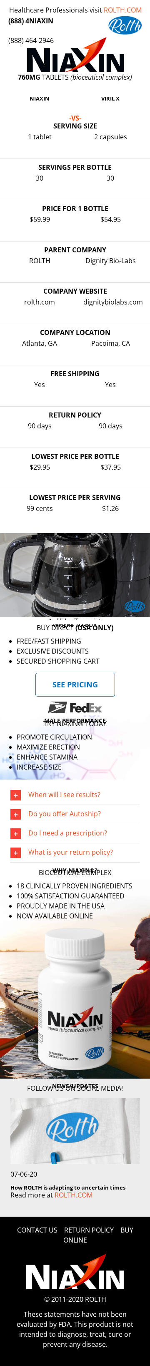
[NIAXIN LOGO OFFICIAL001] (75, 40)
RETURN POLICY (89, 1230)
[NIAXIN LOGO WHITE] (75, 1256)
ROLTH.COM (123, 10)
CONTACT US (37, 1230)
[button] (75, 795)
